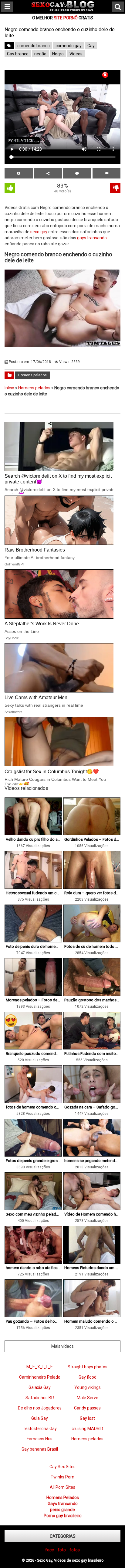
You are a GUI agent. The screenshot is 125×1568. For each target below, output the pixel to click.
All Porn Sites (62, 1487)
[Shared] (48, 173)
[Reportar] (107, 173)
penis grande (62, 1509)
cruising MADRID (87, 1428)
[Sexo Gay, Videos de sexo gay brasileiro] (62, 10)
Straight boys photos (87, 1366)
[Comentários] (77, 173)
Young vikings (87, 1387)
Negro (58, 53)
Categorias (63, 1536)
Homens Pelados (62, 1497)
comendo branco (33, 45)
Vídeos (76, 53)
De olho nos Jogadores (40, 1408)
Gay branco (18, 53)
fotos (74, 1549)
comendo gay (69, 45)
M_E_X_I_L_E (39, 1366)
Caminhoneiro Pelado (39, 1377)
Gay (91, 45)
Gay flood (87, 1377)
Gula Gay (39, 1418)
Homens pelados (32, 375)
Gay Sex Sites (62, 1466)
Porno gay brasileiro (63, 1515)
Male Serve (87, 1397)
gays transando (92, 237)
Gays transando (63, 1503)
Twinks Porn (62, 1477)
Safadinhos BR (39, 1397)
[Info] (19, 173)
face (49, 1549)
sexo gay (38, 231)
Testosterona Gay (40, 1428)
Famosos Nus (39, 1438)
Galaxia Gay (40, 1387)
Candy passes (87, 1408)
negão (40, 53)
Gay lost (87, 1418)
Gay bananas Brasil (40, 1449)
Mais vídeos (62, 1346)
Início (9, 387)
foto (62, 1549)
